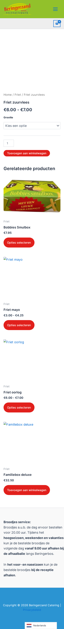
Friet (18, 94)
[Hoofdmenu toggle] (55, 9)
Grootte (8, 117)
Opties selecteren (19, 242)
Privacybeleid (32, 610)
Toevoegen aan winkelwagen (26, 153)
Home (8, 94)
